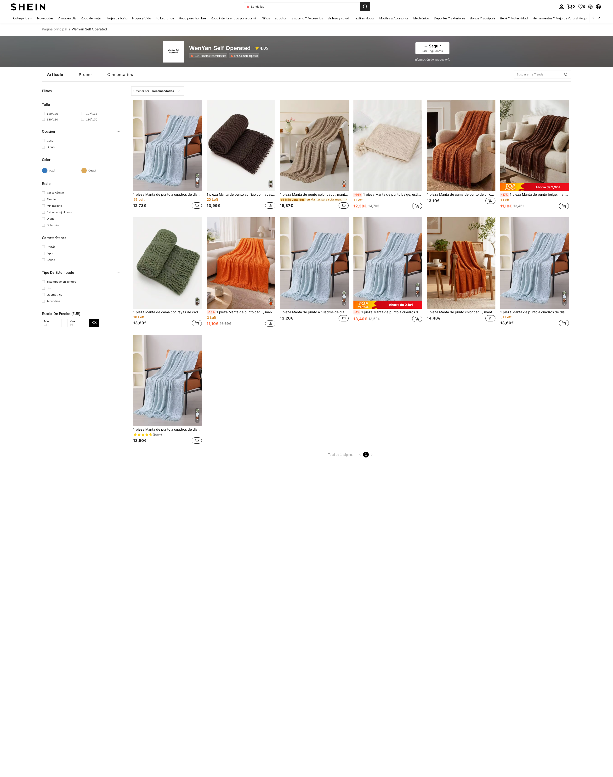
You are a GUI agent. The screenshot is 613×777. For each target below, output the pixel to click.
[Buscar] (365, 6)
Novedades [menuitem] (45, 18)
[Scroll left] (593, 18)
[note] (534, 187)
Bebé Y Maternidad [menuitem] (514, 18)
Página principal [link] (54, 29)
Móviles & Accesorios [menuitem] (394, 18)
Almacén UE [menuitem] (67, 18)
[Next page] (372, 454)
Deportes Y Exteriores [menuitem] (449, 18)
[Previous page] (360, 454)
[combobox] (157, 91)
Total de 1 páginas (340, 455)
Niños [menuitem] (266, 18)
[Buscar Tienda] (566, 74)
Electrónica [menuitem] (421, 18)
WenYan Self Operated (220, 48)
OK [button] (94, 322)
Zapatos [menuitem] (281, 18)
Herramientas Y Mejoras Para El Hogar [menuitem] (560, 18)
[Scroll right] (599, 18)
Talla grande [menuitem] (165, 18)
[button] (590, 7)
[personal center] (561, 7)
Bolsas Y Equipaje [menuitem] (482, 18)
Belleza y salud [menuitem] (338, 18)
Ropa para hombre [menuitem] (192, 18)
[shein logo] (28, 6)
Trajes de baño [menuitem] (116, 18)
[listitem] (209, 55)
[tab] (55, 74)
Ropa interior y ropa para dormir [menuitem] (234, 18)
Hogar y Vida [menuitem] (141, 18)
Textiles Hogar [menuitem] (364, 18)
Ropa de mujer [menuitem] (91, 18)
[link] (571, 6)
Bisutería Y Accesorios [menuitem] (307, 18)
